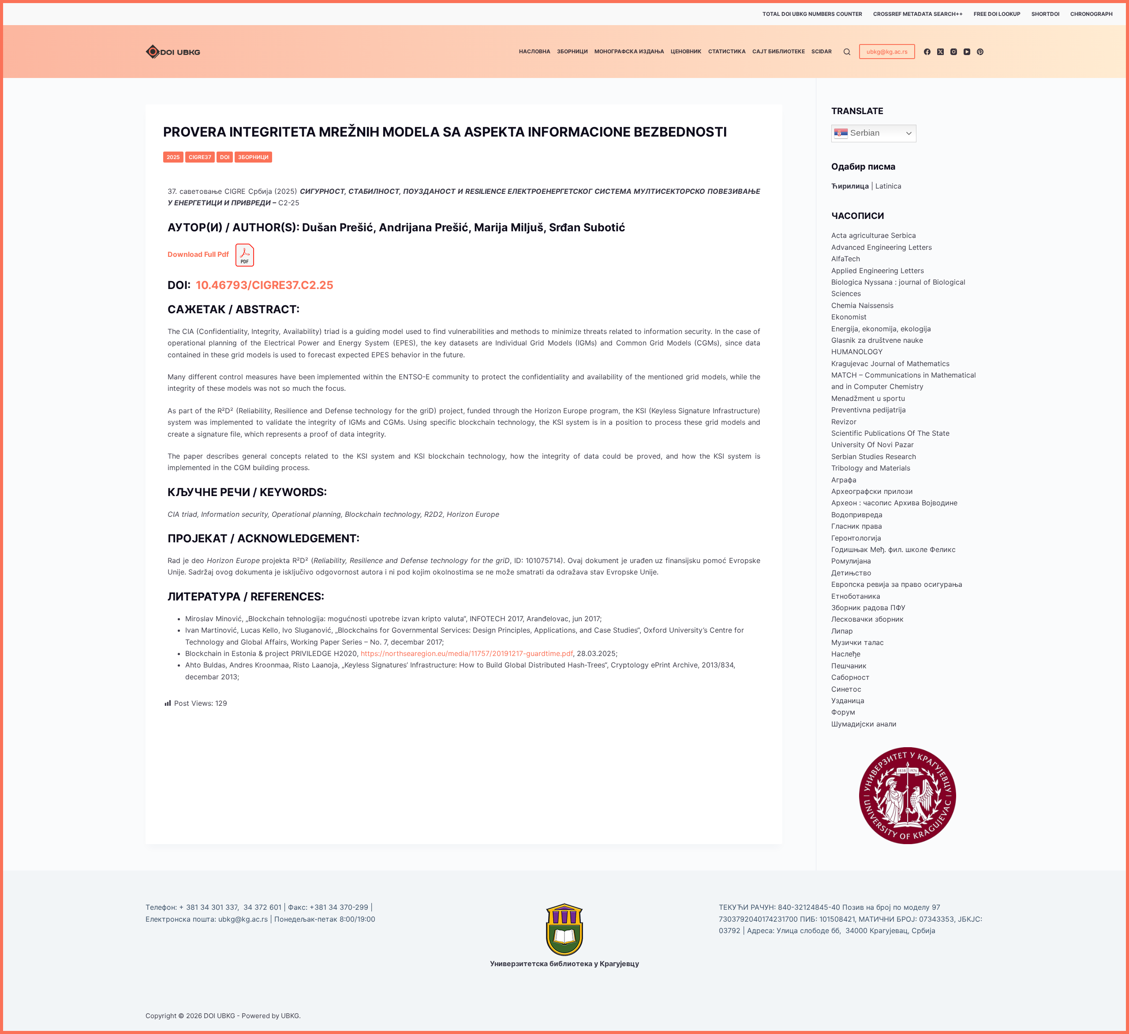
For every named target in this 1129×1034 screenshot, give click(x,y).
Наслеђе (845, 653)
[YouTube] (967, 51)
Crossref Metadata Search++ (918, 14)
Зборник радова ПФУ (868, 607)
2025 (173, 157)
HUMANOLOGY (857, 351)
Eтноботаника (855, 596)
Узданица (847, 700)
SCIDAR (821, 51)
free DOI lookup (997, 14)
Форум (843, 712)
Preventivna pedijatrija (868, 409)
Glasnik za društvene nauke (877, 340)
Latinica (888, 186)
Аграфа (843, 479)
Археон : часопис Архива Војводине (894, 502)
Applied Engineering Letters (877, 270)
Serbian (864, 132)
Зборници (572, 51)
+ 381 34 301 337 (208, 907)
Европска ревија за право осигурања (896, 584)
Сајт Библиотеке (778, 51)
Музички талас (857, 642)
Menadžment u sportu (868, 398)
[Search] (847, 51)
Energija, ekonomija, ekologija (881, 328)
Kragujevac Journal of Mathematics (890, 363)
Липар (842, 630)
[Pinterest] (980, 51)
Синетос (846, 689)
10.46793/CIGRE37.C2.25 (263, 285)
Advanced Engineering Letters (881, 247)
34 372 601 (263, 907)
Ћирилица (850, 186)
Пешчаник (849, 665)
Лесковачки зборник (867, 619)
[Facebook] (927, 51)
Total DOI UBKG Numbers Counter (812, 14)
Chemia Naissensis (862, 305)
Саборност (850, 677)
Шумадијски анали (864, 723)
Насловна (534, 51)
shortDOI (1045, 14)
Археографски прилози (872, 491)
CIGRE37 (200, 157)
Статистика (727, 51)
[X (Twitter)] (940, 51)
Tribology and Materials (870, 467)
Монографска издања (629, 51)
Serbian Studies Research (873, 456)
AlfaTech (845, 258)
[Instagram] (953, 51)
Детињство (851, 572)
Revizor (843, 421)
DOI (224, 157)
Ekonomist (849, 316)
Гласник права (856, 526)
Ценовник (686, 51)
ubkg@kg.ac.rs (887, 51)
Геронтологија (856, 538)
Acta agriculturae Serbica (873, 235)
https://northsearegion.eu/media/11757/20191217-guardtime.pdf (467, 653)
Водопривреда (856, 514)
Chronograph (1091, 14)
